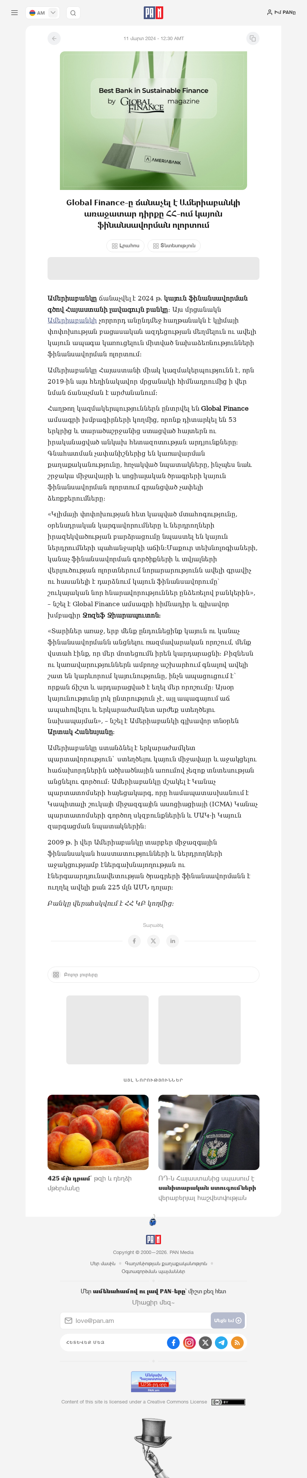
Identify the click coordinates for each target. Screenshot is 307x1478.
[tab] (195, 144)
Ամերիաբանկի (72, 320)
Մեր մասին (102, 1263)
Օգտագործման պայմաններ (153, 1271)
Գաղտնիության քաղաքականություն (166, 1263)
